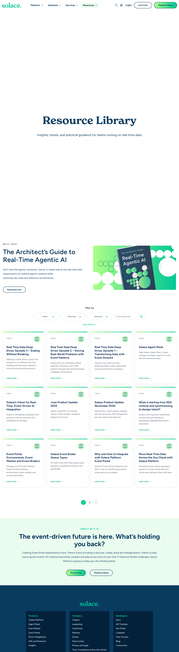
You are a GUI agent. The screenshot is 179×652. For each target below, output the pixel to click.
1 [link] (84, 503)
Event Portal (34, 632)
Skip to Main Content (13, 2)
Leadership (77, 624)
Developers (121, 615)
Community (121, 645)
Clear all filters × (89, 324)
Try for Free (76, 573)
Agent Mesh (34, 624)
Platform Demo (165, 5)
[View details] (11, 5)
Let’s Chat (143, 5)
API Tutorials (122, 624)
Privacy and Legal (80, 645)
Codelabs (120, 632)
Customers (77, 628)
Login (129, 5)
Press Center (78, 641)
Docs (118, 620)
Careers (75, 620)
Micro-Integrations (37, 637)
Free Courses (122, 637)
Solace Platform (36, 620)
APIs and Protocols (37, 641)
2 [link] (90, 503)
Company (77, 615)
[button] (41, 4)
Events (75, 637)
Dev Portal (121, 628)
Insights (32, 645)
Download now (14, 289)
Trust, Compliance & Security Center (89, 649)
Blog (118, 641)
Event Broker (34, 628)
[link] (95, 502)
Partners (76, 632)
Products (33, 615)
